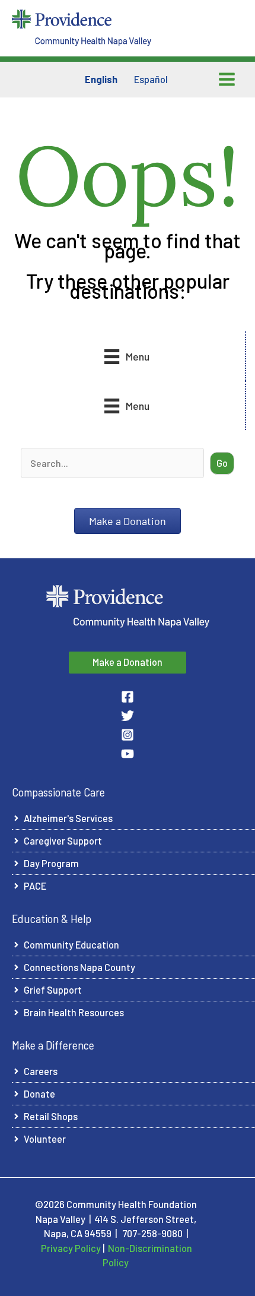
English (101, 79)
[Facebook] (127, 696)
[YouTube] (127, 753)
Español (151, 79)
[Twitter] (127, 715)
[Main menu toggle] (226, 79)
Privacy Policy (71, 1248)
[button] (222, 463)
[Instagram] (127, 734)
